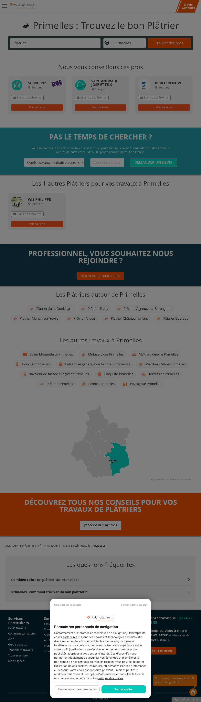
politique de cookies (110, 678)
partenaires (70, 637)
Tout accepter (123, 689)
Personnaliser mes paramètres (77, 689)
